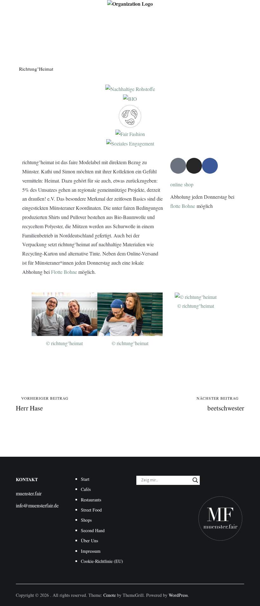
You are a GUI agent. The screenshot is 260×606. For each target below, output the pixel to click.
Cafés (86, 489)
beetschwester (220, 404)
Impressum (91, 551)
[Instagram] (194, 166)
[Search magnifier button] (195, 480)
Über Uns (89, 541)
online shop (181, 184)
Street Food (91, 510)
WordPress (178, 595)
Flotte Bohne (64, 271)
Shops (86, 520)
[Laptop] (178, 166)
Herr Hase (42, 404)
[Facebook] (210, 166)
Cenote (109, 595)
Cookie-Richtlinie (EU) (102, 561)
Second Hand (93, 530)
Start (85, 479)
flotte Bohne (182, 206)
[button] (25, 320)
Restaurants (91, 500)
